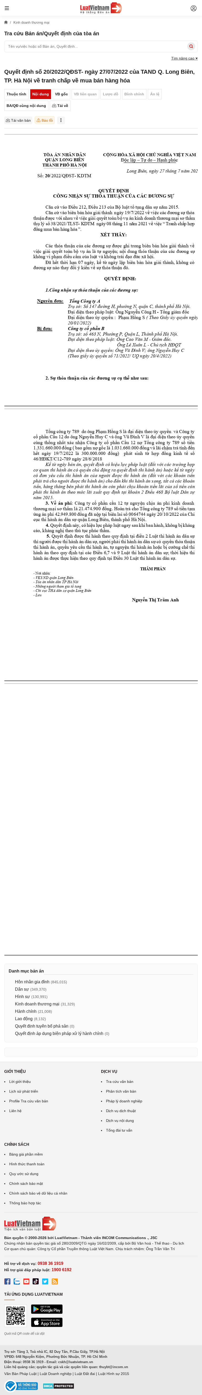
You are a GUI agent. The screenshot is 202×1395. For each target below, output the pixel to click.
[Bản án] (101, 8)
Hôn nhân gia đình (32, 982)
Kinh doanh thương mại (37, 1004)
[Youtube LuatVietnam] (26, 1282)
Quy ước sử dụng (23, 1174)
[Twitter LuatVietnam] (45, 1282)
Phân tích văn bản (121, 1091)
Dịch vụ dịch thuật (121, 1111)
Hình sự (22, 996)
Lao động (24, 1018)
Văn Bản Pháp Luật (20, 1374)
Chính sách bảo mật (26, 1183)
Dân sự (22, 989)
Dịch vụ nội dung (120, 1120)
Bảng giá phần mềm (26, 1154)
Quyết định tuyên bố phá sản (41, 1026)
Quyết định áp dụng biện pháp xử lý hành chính (59, 1033)
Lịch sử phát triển (23, 1091)
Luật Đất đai (85, 1374)
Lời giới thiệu (20, 1081)
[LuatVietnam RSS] (55, 1282)
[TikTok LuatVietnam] (36, 1282)
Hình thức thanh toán (26, 1164)
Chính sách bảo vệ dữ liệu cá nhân (38, 1193)
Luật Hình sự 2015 (113, 1374)
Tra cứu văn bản (119, 1081)
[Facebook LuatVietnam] (7, 1282)
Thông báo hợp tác (25, 1203)
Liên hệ (15, 1111)
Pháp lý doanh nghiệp (124, 1101)
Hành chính (26, 1011)
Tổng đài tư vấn (119, 1130)
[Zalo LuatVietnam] (17, 1282)
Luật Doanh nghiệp (56, 1374)
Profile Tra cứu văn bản (28, 1101)
